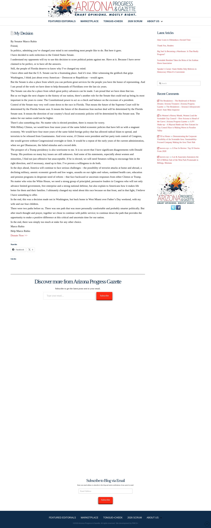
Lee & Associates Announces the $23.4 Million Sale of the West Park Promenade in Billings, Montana (178, 160)
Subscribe (104, 295)
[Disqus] (78, 343)
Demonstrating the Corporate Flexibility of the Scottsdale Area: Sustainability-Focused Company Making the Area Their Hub (177, 139)
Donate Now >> (19, 235)
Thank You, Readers (165, 46)
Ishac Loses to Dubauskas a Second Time (174, 40)
